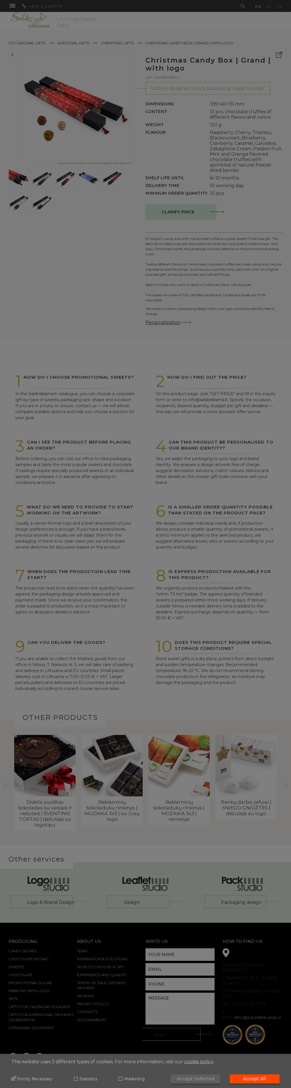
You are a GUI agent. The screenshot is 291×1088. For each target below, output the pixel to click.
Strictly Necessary (34, 1079)
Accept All (254, 1078)
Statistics (88, 1079)
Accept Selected (196, 1078)
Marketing (134, 1079)
